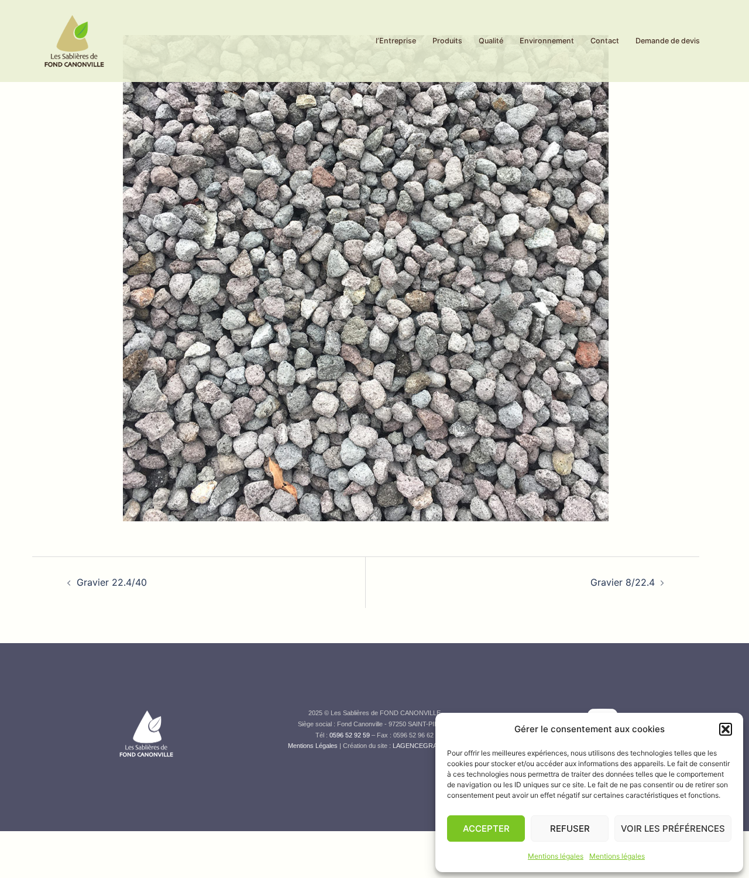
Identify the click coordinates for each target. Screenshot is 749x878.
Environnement (547, 40)
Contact (604, 40)
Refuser (570, 828)
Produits (447, 40)
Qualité (491, 40)
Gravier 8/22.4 (622, 582)
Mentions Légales (313, 745)
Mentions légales (555, 856)
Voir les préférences (673, 828)
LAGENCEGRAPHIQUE (427, 745)
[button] (725, 729)
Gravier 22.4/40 (112, 582)
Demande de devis (667, 40)
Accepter (486, 828)
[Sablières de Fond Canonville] (74, 40)
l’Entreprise (396, 40)
